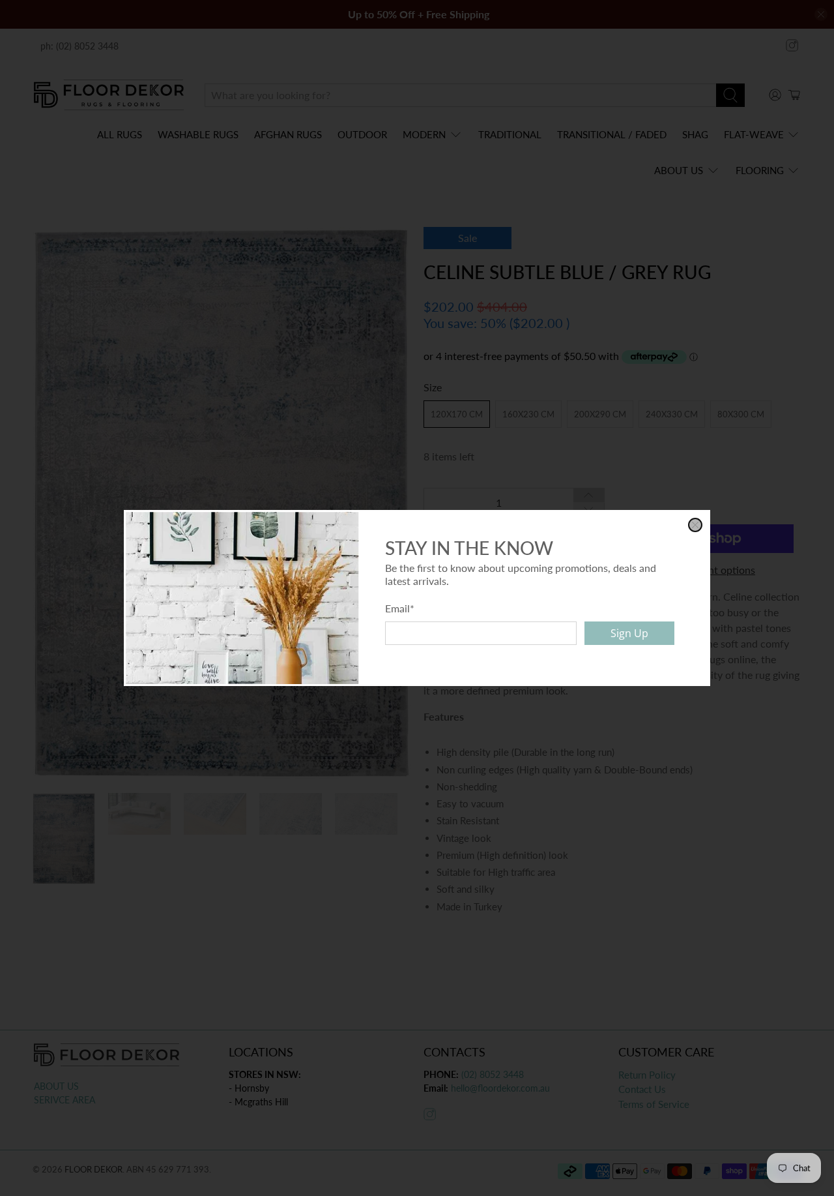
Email (399, 608)
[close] (695, 524)
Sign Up (629, 633)
